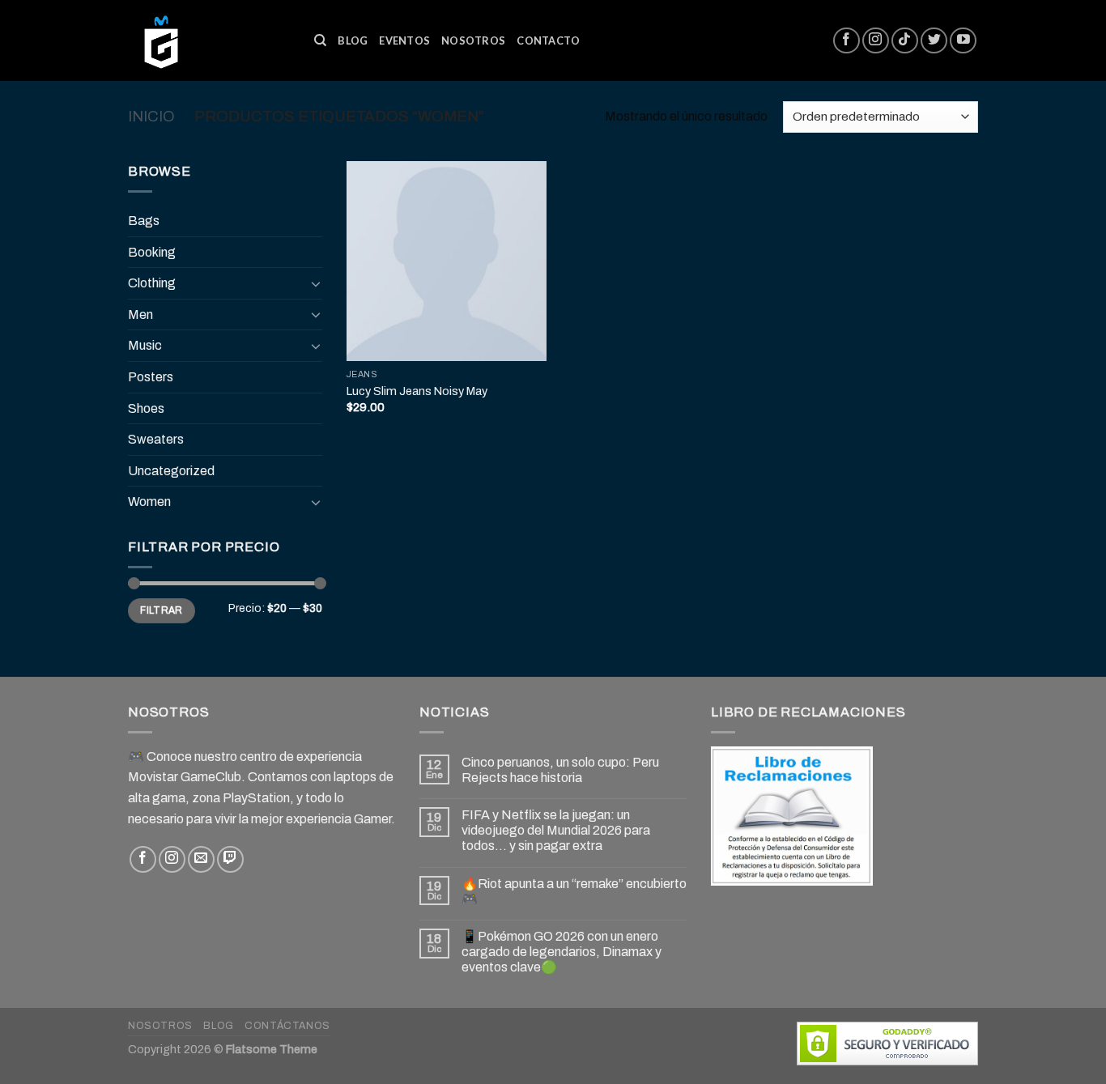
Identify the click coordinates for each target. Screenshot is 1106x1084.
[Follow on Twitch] (230, 859)
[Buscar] (320, 40)
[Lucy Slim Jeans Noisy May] (447, 261)
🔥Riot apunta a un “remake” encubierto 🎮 (574, 891)
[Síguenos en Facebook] (846, 41)
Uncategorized (171, 471)
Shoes (146, 408)
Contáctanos (287, 1025)
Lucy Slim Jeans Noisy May (417, 391)
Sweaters (156, 439)
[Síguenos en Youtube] (963, 41)
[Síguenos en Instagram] (875, 41)
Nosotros (473, 40)
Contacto (548, 40)
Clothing (152, 283)
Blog (353, 40)
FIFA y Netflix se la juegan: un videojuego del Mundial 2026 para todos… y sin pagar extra (556, 830)
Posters (150, 377)
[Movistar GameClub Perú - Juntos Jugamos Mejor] (209, 40)
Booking (152, 252)
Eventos (404, 40)
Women (149, 501)
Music (145, 345)
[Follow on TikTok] (904, 41)
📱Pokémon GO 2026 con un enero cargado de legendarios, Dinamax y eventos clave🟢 (561, 951)
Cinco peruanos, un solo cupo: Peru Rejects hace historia (560, 769)
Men (140, 314)
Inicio (151, 116)
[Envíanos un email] (201, 859)
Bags (144, 220)
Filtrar (161, 610)
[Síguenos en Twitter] (934, 41)
